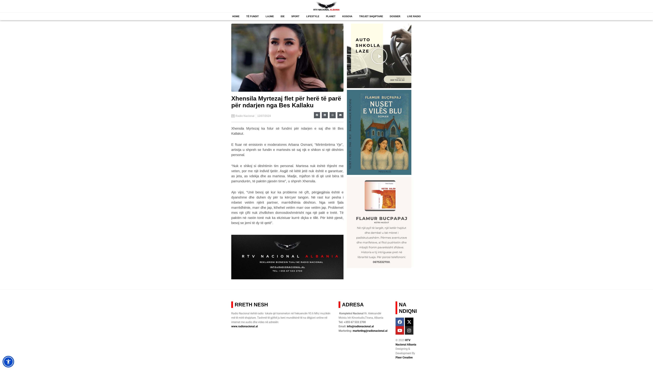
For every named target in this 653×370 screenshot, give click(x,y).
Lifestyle (312, 16)
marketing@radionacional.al (370, 330)
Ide (282, 16)
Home (235, 16)
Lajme (270, 16)
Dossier (395, 16)
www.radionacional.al (244, 326)
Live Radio (414, 16)
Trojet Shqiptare (371, 16)
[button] (317, 115)
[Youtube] (400, 330)
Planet (331, 16)
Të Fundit (252, 16)
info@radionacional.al (360, 326)
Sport (295, 16)
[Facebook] (400, 322)
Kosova (347, 16)
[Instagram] (409, 330)
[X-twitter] (409, 322)
